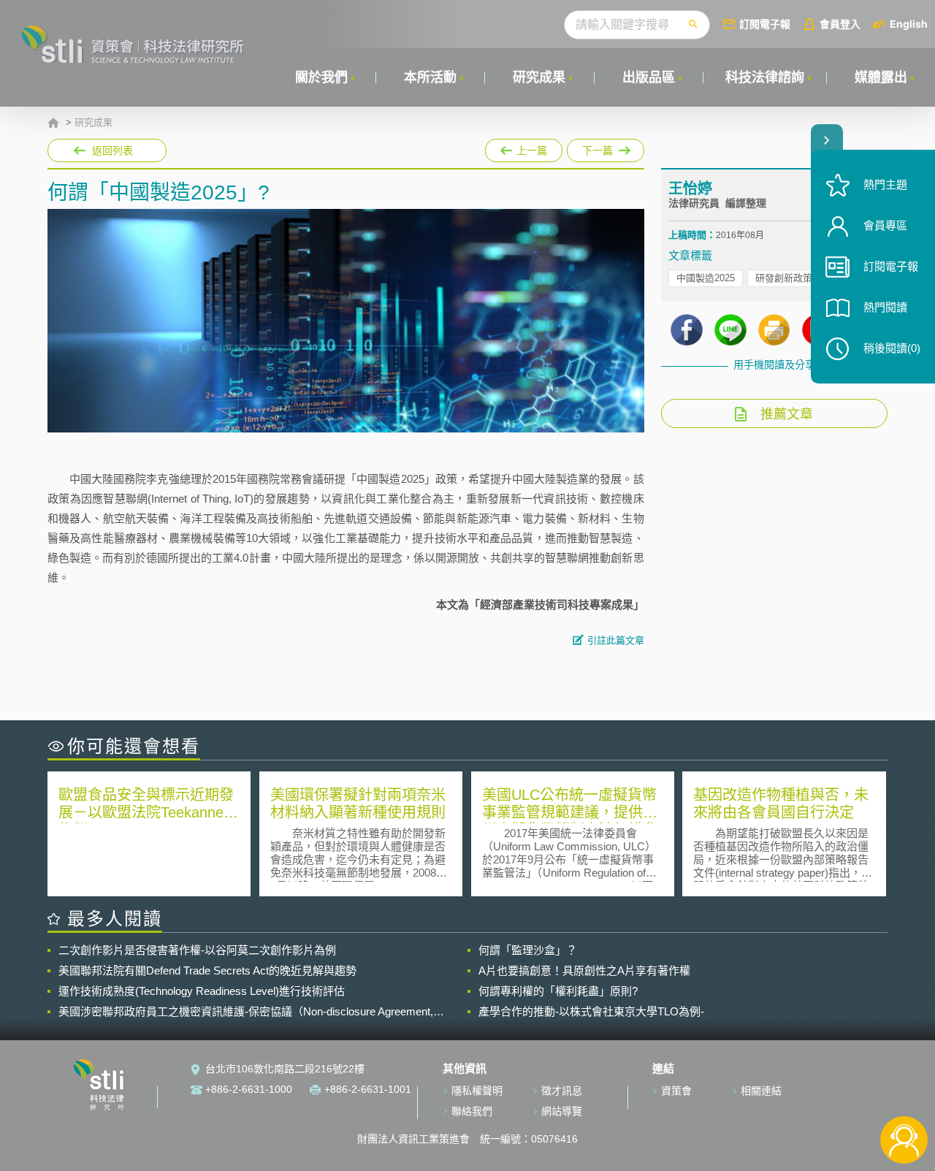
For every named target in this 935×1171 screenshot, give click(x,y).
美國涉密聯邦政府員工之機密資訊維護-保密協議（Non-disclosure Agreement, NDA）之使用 (245, 1011)
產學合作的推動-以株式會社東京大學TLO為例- (591, 1011)
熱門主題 (885, 184)
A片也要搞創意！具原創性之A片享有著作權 (584, 970)
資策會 (676, 1090)
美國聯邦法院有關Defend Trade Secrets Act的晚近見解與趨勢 (207, 970)
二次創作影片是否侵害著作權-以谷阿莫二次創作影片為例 (197, 950)
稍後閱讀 (891, 348)
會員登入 (840, 24)
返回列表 (112, 150)
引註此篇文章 (615, 640)
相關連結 (761, 1090)
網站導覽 (561, 1111)
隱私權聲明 (477, 1090)
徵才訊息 (561, 1090)
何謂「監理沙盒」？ (527, 950)
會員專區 (885, 225)
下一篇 (590, 147)
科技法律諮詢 (764, 77)
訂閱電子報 (764, 24)
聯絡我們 (471, 1111)
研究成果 (539, 77)
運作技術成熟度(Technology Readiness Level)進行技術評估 (201, 991)
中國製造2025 (705, 277)
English (909, 24)
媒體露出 (881, 77)
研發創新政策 (783, 277)
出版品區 (648, 77)
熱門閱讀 (885, 307)
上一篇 (523, 147)
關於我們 (321, 77)
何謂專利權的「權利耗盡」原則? (558, 991)
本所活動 (430, 77)
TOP (904, 1092)
